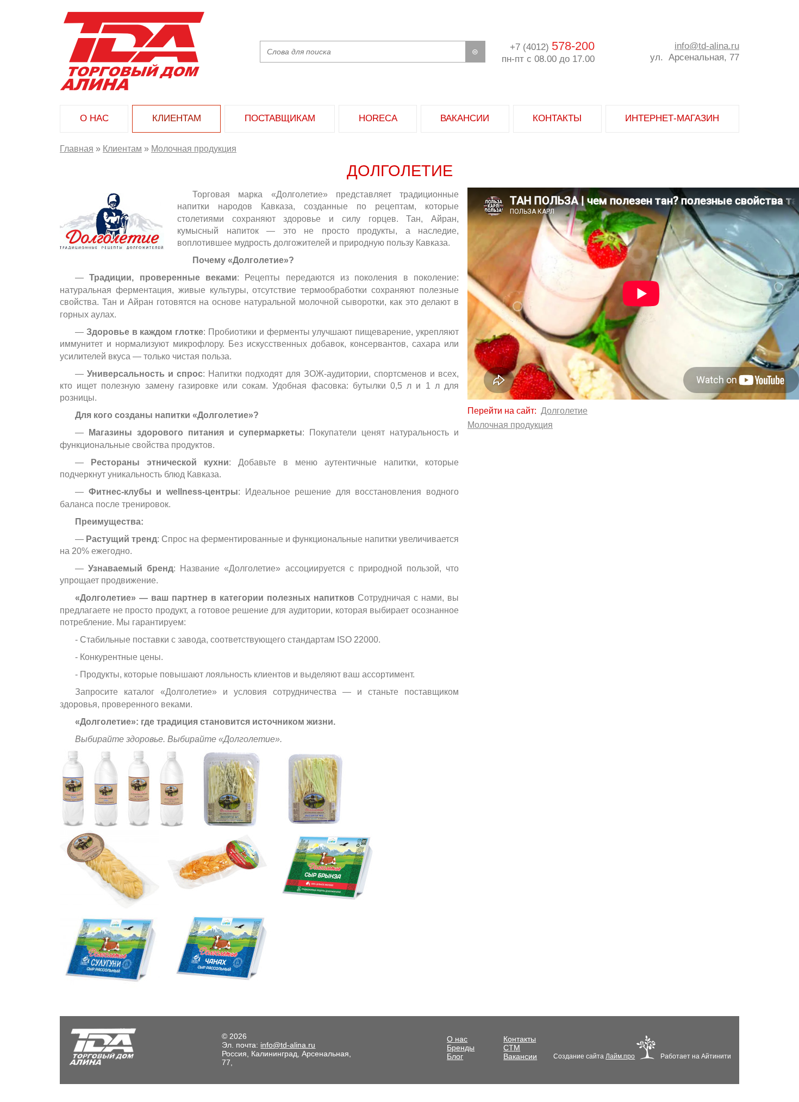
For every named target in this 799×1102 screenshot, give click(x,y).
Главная (76, 148)
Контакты (519, 1039)
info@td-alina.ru (707, 45)
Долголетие (564, 410)
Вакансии (520, 1056)
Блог (455, 1056)
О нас (457, 1039)
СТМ (511, 1047)
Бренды (461, 1047)
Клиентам (122, 148)
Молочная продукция (193, 148)
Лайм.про (620, 1056)
